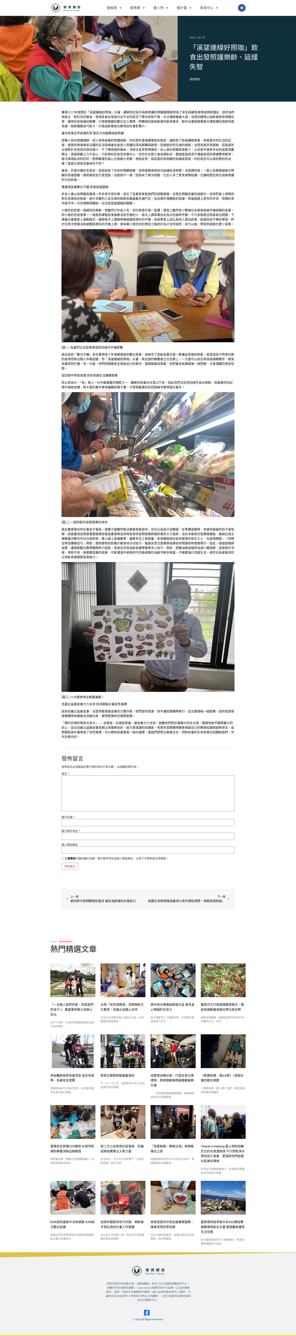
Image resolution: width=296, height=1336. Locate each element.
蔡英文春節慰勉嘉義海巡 (117, 1076)
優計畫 (182, 8)
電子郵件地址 (70, 831)
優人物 (158, 8)
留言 (65, 773)
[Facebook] (242, 8)
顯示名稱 (68, 817)
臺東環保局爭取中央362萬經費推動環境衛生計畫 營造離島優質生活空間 (223, 1227)
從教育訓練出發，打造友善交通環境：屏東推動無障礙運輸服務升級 (172, 1080)
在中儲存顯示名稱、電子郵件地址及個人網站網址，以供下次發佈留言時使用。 (117, 858)
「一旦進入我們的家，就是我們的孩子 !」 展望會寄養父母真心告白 (72, 1010)
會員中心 (207, 8)
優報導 (112, 8)
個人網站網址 (69, 844)
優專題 (135, 8)
